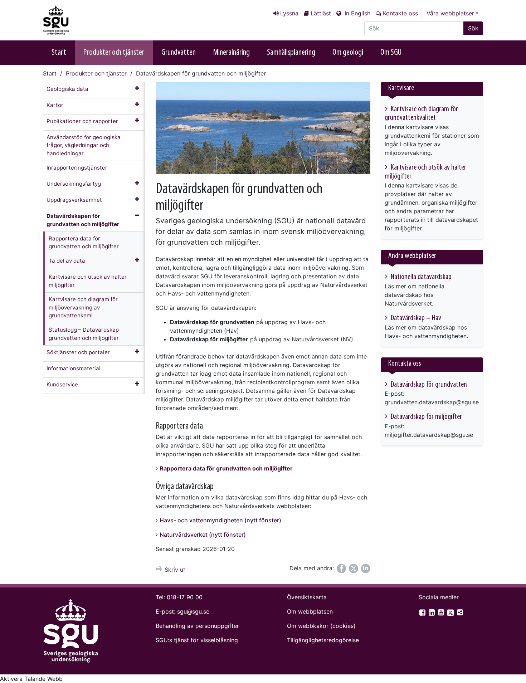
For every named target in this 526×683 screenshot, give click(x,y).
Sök (473, 28)
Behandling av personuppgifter (197, 625)
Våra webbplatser (450, 13)
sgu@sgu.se (193, 611)
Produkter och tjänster (113, 52)
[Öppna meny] (137, 90)
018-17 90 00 (185, 597)
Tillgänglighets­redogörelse (323, 640)
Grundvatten (178, 52)
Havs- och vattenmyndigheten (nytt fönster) (220, 520)
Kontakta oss (400, 13)
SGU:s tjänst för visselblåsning (197, 640)
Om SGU (390, 52)
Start (59, 52)
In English (356, 13)
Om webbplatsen (310, 611)
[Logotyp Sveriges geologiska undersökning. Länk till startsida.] (79, 20)
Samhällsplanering (291, 52)
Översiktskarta (307, 597)
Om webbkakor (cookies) (321, 625)
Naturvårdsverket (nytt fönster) (203, 534)
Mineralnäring (231, 52)
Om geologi (347, 52)
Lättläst (321, 13)
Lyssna (289, 13)
